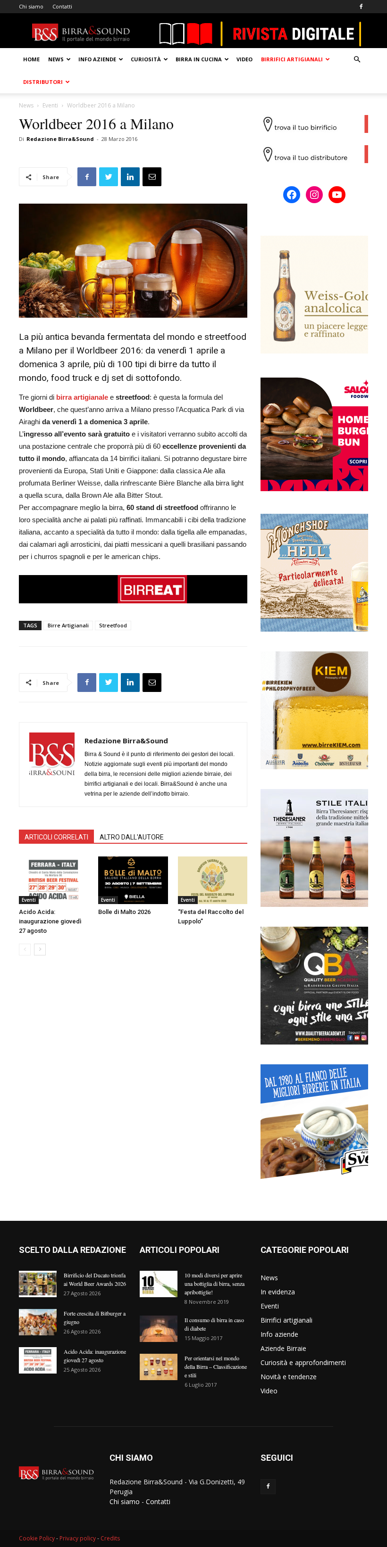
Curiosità (146, 59)
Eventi (50, 105)
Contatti (62, 6)
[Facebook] (361, 6)
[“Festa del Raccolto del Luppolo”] (212, 880)
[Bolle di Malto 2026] (133, 880)
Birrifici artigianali (292, 59)
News (56, 59)
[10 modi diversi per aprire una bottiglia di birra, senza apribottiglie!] (158, 1284)
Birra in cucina (199, 59)
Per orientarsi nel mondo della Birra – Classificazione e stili (216, 1366)
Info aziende (97, 59)
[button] (356, 59)
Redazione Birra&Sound (60, 138)
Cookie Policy (37, 1538)
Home (31, 59)
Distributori (43, 81)
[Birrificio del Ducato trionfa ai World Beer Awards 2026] (38, 1284)
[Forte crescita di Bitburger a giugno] (38, 1322)
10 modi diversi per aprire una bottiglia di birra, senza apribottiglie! (214, 1283)
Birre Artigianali (68, 625)
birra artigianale (82, 397)
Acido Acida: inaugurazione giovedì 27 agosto (50, 921)
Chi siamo (31, 6)
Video (244, 59)
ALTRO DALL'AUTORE (132, 837)
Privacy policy (77, 1538)
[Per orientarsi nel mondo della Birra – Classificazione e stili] (158, 1367)
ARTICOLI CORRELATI (56, 837)
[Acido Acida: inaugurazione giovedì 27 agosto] (53, 880)
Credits (110, 1538)
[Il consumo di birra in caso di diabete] (158, 1329)
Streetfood (113, 625)
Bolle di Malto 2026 (124, 911)
